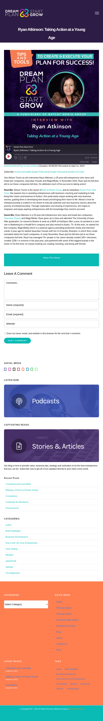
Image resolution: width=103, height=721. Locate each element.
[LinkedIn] (27, 369)
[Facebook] (5, 369)
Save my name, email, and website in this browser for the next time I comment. (44, 333)
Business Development (17, 537)
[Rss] (23, 369)
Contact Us (61, 644)
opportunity (11, 561)
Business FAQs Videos (67, 620)
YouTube (80, 172)
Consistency (11, 496)
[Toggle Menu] (97, 13)
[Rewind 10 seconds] (15, 157)
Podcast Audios (63, 608)
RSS (58, 650)
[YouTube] (18, 369)
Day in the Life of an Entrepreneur (22, 543)
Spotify (70, 172)
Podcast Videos (63, 614)
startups (9, 567)
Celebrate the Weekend (17, 502)
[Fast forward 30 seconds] (25, 157)
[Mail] (14, 369)
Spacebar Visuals (12, 218)
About (59, 638)
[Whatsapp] (36, 369)
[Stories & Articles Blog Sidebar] (51, 430)
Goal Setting (11, 549)
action (8, 525)
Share (94, 162)
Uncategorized (13, 573)
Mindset (9, 555)
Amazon (19, 172)
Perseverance (12, 508)
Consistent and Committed (18, 484)
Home (59, 602)
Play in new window (28, 166)
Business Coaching (65, 626)
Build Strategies (13, 531)
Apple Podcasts (40, 172)
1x (20, 158)
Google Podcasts (57, 172)
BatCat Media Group (51, 190)
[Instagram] (9, 369)
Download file (10, 166)
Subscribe (84, 162)
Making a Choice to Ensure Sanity (22, 490)
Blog (58, 632)
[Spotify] (32, 369)
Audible (27, 172)
